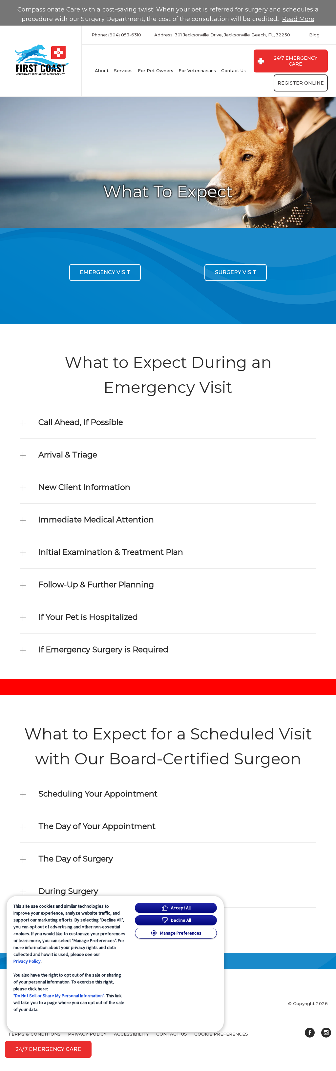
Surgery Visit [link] (235, 272)
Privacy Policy (27, 961)
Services (123, 70)
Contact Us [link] (233, 70)
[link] (42, 59)
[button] (168, 422)
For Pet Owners (155, 70)
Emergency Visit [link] (105, 272)
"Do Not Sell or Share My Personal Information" (58, 996)
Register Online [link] (301, 83)
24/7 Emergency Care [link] (295, 61)
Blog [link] (314, 35)
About (102, 70)
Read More (298, 19)
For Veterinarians (197, 70)
